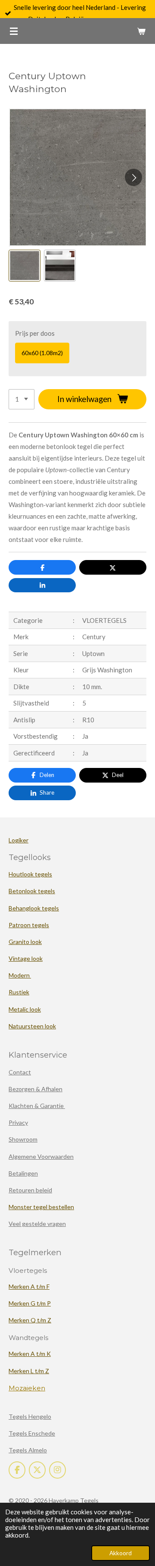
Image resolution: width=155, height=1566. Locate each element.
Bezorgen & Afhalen (35, 1088)
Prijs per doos (35, 333)
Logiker (18, 840)
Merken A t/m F (29, 1286)
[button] (24, 266)
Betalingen (23, 1173)
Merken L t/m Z (29, 1370)
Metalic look (25, 1009)
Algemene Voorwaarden (41, 1156)
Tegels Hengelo (30, 1416)
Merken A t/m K (30, 1353)
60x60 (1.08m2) (42, 352)
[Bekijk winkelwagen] (141, 31)
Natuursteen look (32, 1026)
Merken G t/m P (30, 1303)
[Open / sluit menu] (13, 31)
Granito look (25, 941)
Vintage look (26, 958)
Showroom (23, 1139)
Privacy (18, 1122)
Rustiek (19, 992)
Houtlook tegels (30, 874)
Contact (20, 1072)
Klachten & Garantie (37, 1105)
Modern (20, 975)
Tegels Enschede (32, 1433)
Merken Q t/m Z (30, 1320)
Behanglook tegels (34, 908)
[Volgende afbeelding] (133, 177)
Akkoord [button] (120, 1553)
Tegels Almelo (28, 1450)
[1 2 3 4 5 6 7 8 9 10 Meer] (21, 399)
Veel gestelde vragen (37, 1223)
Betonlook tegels (32, 890)
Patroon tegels (29, 924)
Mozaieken (27, 1388)
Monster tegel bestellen (41, 1206)
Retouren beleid (30, 1190)
